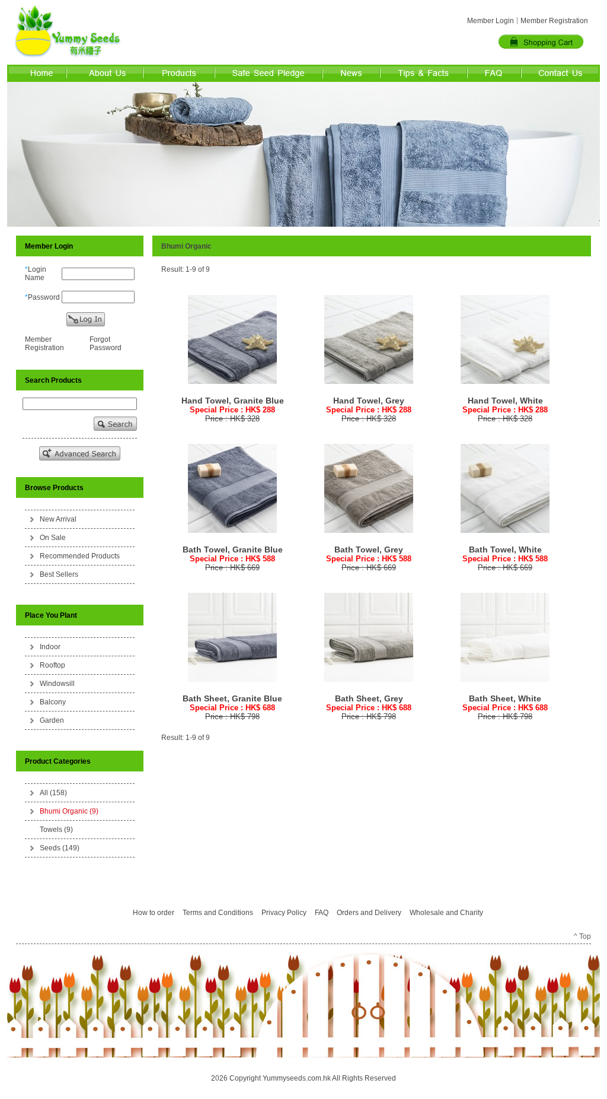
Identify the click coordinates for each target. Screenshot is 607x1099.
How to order (153, 913)
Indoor (50, 647)
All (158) (53, 793)
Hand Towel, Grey (368, 400)
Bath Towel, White (505, 549)
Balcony (53, 702)
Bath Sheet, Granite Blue (232, 698)
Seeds (59, 848)
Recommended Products (80, 556)
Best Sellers (59, 574)
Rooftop (52, 665)
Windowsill (57, 683)
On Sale (53, 537)
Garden (52, 720)
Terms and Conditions (218, 913)
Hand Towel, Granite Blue (232, 400)
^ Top (582, 936)
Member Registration (554, 21)
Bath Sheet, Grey (369, 698)
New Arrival (58, 519)
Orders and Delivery (369, 913)
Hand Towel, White (505, 400)
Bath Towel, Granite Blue (233, 549)
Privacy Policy (283, 913)
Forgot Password (106, 343)
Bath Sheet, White (505, 698)
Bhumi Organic (69, 811)
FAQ (321, 913)
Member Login (490, 21)
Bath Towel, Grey (368, 549)
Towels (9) (56, 829)
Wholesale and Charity (446, 913)
